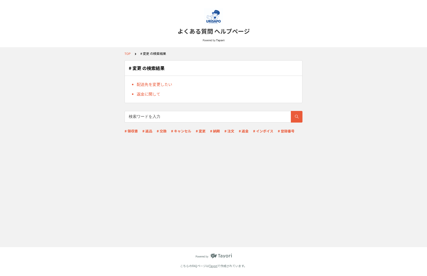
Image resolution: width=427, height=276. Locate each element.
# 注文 (229, 130)
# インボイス (263, 130)
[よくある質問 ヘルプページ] (213, 16)
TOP (128, 53)
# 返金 (244, 130)
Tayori (213, 266)
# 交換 (162, 130)
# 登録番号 (286, 130)
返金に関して (148, 94)
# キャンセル (181, 130)
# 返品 (147, 130)
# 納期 (215, 130)
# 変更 (201, 130)
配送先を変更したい (154, 84)
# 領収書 (131, 130)
